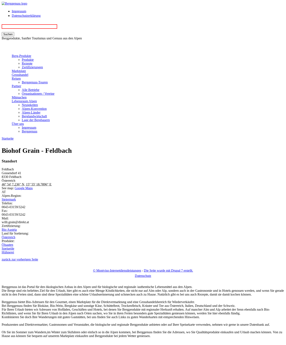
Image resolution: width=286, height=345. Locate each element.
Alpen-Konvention (34, 108)
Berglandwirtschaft (34, 116)
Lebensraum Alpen (24, 101)
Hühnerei (8, 252)
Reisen (16, 78)
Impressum (19, 11)
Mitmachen (19, 97)
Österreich (8, 237)
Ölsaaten (7, 244)
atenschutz (143, 276)
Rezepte (27, 63)
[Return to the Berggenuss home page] (14, 3)
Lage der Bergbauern (36, 120)
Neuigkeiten (30, 105)
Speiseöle (8, 248)
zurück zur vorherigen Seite (20, 259)
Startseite (8, 138)
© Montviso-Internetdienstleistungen (117, 270)
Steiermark (9, 199)
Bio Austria (9, 229)
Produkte (28, 59)
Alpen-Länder (31, 112)
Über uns (18, 124)
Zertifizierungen (32, 67)
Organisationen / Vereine (38, 93)
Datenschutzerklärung (26, 15)
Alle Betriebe (30, 90)
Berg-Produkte (21, 56)
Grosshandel (20, 75)
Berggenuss (29, 131)
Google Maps (24, 188)
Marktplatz (19, 71)
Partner (16, 86)
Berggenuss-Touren (35, 82)
